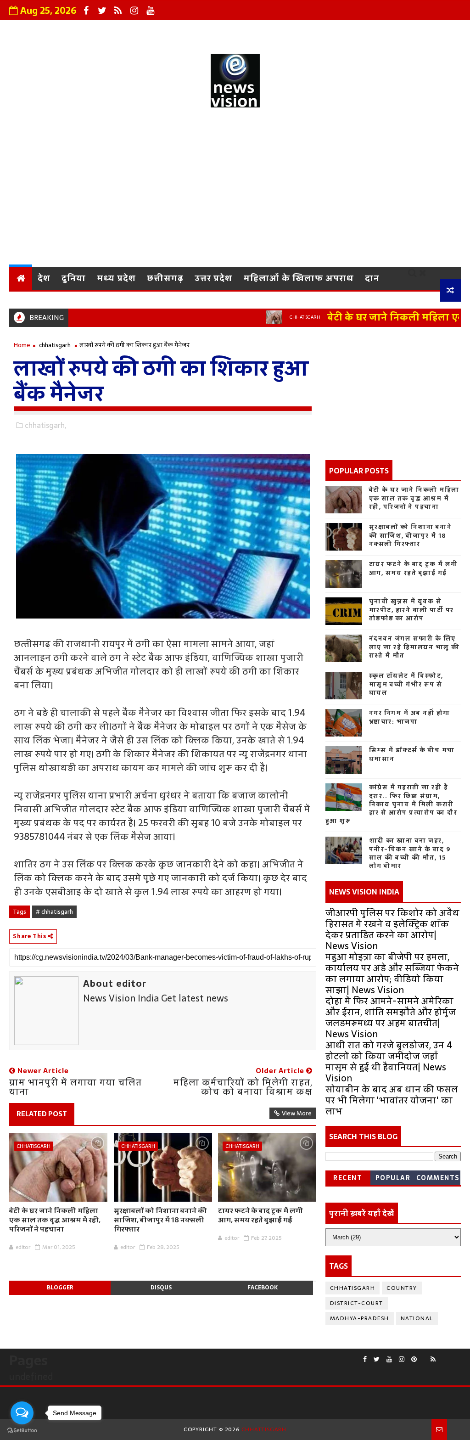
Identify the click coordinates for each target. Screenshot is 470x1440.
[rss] (118, 10)
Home (22, 345)
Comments (438, 1178)
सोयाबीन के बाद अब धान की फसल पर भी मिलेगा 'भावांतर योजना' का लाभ (391, 1100)
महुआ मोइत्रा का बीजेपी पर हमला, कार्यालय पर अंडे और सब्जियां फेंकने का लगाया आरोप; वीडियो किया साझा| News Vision (392, 973)
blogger (60, 1287)
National (417, 1318)
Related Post (42, 1113)
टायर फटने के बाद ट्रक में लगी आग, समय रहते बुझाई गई (260, 1215)
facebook (262, 1287)
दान (372, 278)
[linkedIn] (456, 1355)
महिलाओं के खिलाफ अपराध (298, 278)
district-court (356, 1303)
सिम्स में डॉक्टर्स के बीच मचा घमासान (412, 754)
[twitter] (102, 10)
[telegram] (449, 1355)
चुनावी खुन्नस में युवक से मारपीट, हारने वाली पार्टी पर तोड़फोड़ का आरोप (411, 609)
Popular (393, 1178)
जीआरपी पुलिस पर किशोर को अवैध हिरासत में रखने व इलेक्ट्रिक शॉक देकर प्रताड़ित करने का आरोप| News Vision (392, 929)
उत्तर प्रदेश (213, 278)
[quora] (442, 1355)
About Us (94, 29)
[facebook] (86, 10)
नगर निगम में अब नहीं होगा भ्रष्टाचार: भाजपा (409, 717)
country (401, 1288)
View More (297, 1113)
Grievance (150, 29)
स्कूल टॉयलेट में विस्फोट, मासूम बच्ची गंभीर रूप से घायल (406, 684)
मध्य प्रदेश (116, 278)
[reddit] (423, 1355)
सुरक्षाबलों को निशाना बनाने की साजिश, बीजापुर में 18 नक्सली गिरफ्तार (160, 1220)
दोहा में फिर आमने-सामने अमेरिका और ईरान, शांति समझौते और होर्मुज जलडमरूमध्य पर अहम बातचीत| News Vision (390, 1017)
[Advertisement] (235, 188)
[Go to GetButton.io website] (22, 1431)
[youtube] (150, 10)
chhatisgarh (281, 317)
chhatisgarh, (45, 425)
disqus (161, 1287)
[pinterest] (414, 1359)
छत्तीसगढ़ (165, 278)
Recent (347, 1178)
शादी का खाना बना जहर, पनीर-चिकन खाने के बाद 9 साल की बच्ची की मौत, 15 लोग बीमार (410, 853)
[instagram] (134, 10)
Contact (276, 29)
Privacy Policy (215, 29)
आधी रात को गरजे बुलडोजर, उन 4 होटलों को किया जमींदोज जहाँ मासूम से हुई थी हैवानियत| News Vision (388, 1062)
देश (44, 278)
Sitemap (435, 29)
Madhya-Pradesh (359, 1318)
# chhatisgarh (54, 912)
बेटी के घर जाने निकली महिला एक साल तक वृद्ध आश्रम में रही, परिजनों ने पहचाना (55, 1220)
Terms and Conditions (355, 29)
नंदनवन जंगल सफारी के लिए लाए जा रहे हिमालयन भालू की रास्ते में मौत (414, 647)
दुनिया (74, 278)
